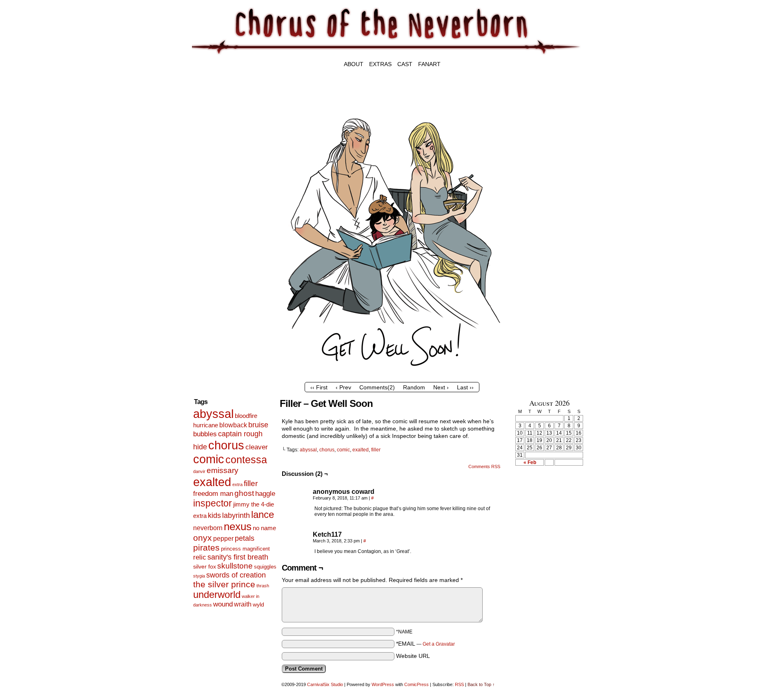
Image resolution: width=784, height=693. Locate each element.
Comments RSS (484, 466)
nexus (238, 526)
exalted (212, 482)
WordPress (383, 684)
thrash (262, 585)
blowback (233, 425)
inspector (212, 503)
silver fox (204, 566)
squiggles (265, 567)
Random (414, 387)
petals (244, 538)
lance (262, 514)
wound (223, 604)
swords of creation (236, 575)
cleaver (256, 447)
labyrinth (236, 515)
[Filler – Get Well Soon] (392, 376)
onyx (202, 537)
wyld (258, 604)
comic (208, 459)
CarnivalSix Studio (325, 684)
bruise (258, 425)
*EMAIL (425, 643)
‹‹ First (318, 387)
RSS (459, 684)
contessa (246, 459)
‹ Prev (343, 387)
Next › (441, 387)
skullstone (235, 566)
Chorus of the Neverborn (437, 31)
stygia (199, 575)
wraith (243, 604)
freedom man (213, 494)
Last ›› (465, 387)
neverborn (208, 527)
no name (264, 527)
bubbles (205, 434)
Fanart (429, 64)
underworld (217, 594)
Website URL (413, 656)
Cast (404, 64)
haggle (265, 494)
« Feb (529, 462)
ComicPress (416, 684)
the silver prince (224, 584)
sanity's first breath (237, 557)
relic (199, 557)
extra (237, 484)
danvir (199, 471)
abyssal (213, 413)
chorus (226, 445)
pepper (223, 538)
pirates (206, 548)
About (353, 64)
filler (251, 483)
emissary (222, 470)
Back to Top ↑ (481, 684)
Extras (380, 64)
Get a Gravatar (439, 644)
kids (214, 515)
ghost (244, 493)
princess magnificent (245, 549)
